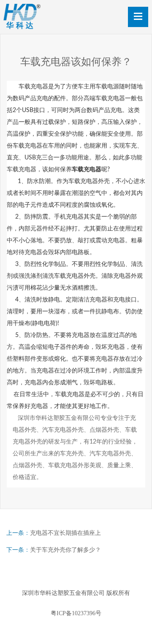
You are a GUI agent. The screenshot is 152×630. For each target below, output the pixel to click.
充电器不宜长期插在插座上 (65, 533)
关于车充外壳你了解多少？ (65, 550)
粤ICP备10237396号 (76, 613)
